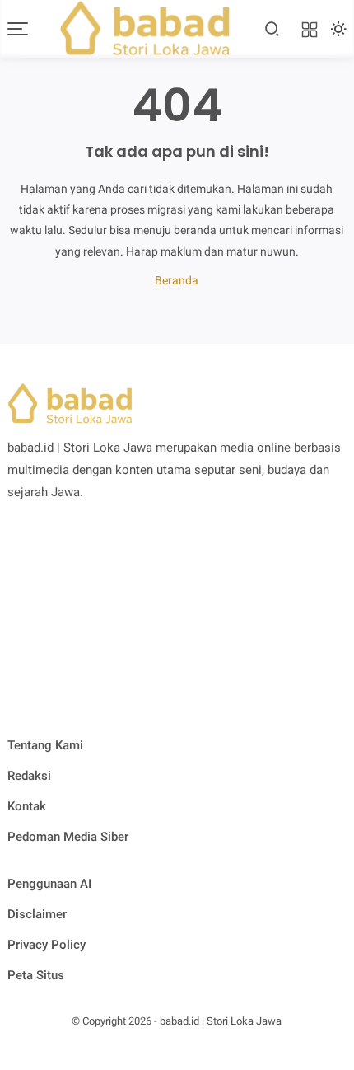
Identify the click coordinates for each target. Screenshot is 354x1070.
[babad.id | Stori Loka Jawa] (145, 27)
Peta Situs (35, 975)
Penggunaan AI (49, 883)
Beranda (176, 280)
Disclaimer (37, 914)
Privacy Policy (46, 944)
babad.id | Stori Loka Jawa (221, 1021)
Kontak (26, 806)
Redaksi (29, 775)
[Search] (272, 28)
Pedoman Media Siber (67, 836)
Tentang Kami (45, 745)
